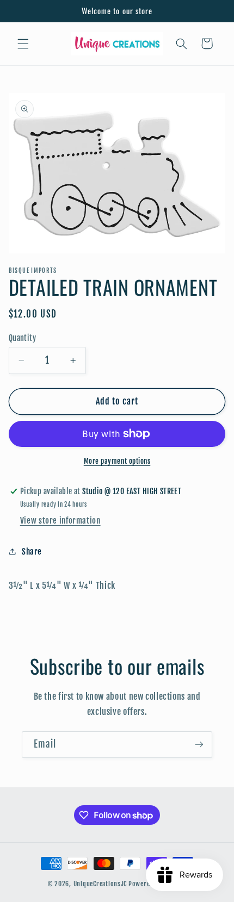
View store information (60, 520)
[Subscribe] (199, 744)
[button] (22, 43)
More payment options (117, 461)
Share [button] (32, 551)
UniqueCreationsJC (100, 884)
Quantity (22, 338)
